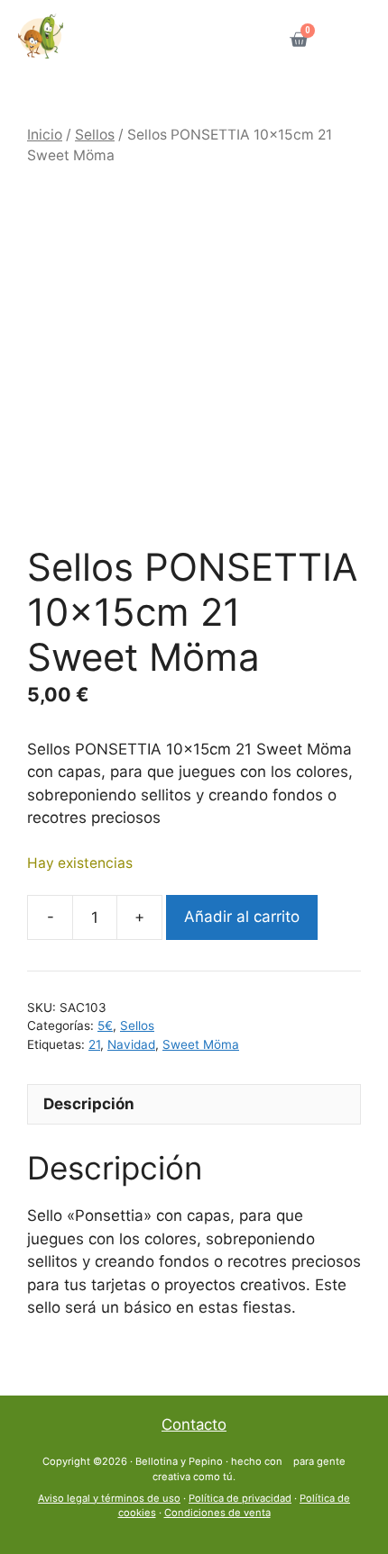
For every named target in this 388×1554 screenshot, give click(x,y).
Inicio (44, 134)
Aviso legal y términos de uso (109, 1498)
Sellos (95, 134)
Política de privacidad (240, 1498)
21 (94, 1044)
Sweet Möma (200, 1044)
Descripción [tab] (88, 1104)
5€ (105, 1025)
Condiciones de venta (217, 1512)
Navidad (131, 1044)
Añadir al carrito (242, 917)
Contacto (194, 1424)
